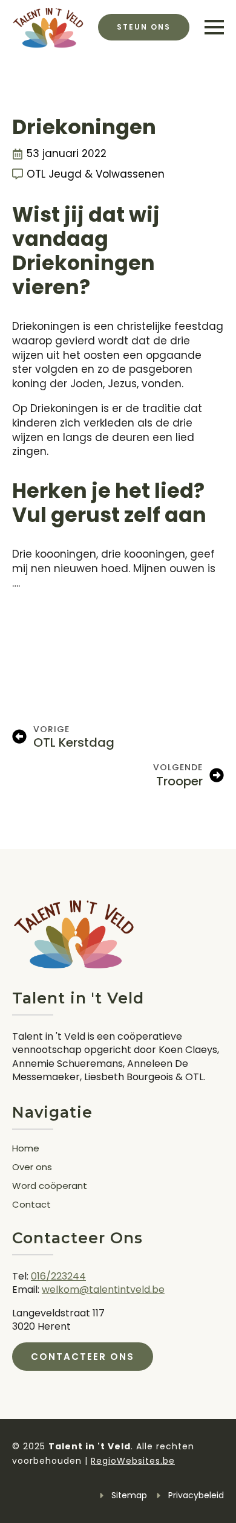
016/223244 (58, 1276)
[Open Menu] (214, 27)
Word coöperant (49, 1186)
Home (25, 1148)
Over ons (32, 1167)
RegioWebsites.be (133, 1461)
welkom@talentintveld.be (103, 1289)
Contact (31, 1204)
